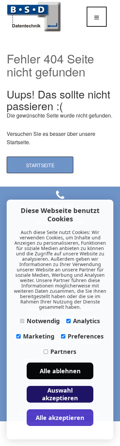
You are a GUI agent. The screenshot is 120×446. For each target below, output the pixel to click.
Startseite (40, 165)
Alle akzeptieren (60, 418)
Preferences (86, 336)
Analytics (86, 321)
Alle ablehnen (60, 371)
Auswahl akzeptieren (60, 394)
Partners (63, 352)
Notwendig (43, 321)
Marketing (38, 336)
